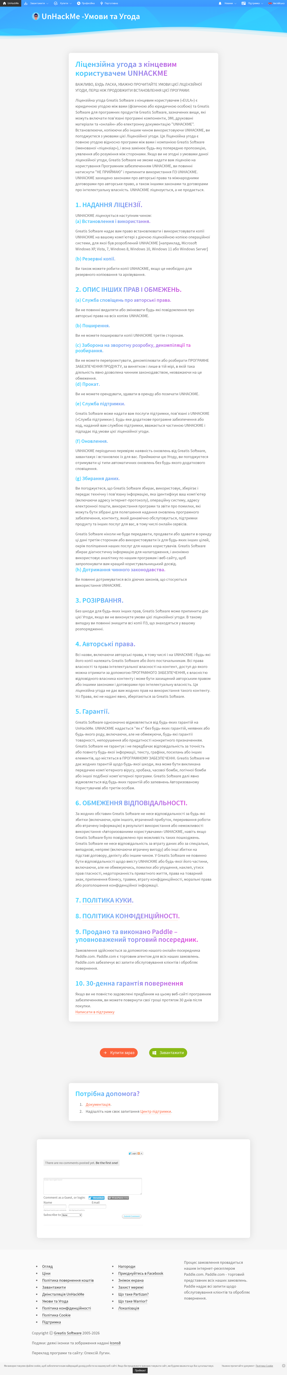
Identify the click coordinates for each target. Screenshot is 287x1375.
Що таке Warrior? (132, 1301)
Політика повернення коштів (68, 1280)
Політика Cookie (264, 1365)
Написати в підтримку (94, 1011)
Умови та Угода (55, 1301)
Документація (98, 1104)
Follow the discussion (140, 1153)
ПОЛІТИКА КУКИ (107, 900)
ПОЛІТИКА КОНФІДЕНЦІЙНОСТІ (130, 915)
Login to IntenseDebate (96, 1198)
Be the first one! (107, 1163)
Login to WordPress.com (118, 1198)
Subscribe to (53, 1215)
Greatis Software (68, 1333)
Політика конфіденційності (66, 1308)
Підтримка (51, 1322)
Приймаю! (140, 1370)
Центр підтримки (155, 1111)
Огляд (47, 1266)
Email (96, 1202)
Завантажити (54, 1287)
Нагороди (126, 1266)
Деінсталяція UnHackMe (63, 1294)
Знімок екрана (131, 1280)
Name (48, 1202)
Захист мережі (131, 1287)
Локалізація (128, 1308)
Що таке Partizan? (133, 1294)
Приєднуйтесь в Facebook (140, 1273)
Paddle (162, 931)
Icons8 (115, 1342)
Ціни (46, 1273)
